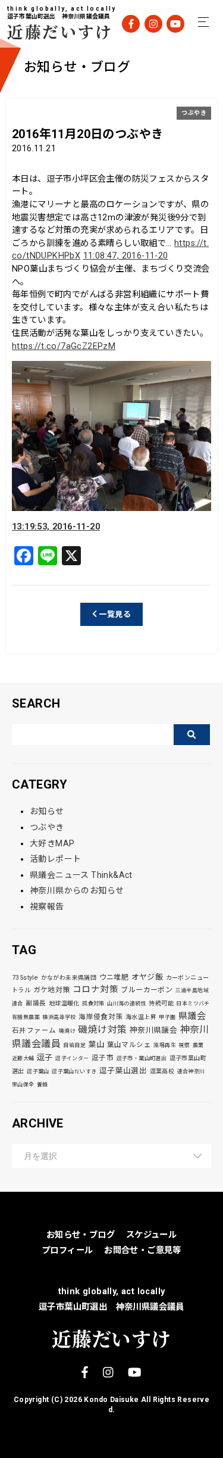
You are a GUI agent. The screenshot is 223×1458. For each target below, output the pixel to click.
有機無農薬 (26, 1017)
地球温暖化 (64, 1003)
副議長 (36, 1003)
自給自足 (74, 1045)
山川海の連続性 (126, 1004)
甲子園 (167, 1017)
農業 (198, 1045)
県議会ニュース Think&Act (81, 875)
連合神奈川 (191, 1071)
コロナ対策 (95, 989)
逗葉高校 (162, 1071)
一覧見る (114, 614)
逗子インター (72, 1058)
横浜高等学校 (59, 1017)
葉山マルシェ (129, 1044)
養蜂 (42, 1085)
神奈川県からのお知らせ (77, 890)
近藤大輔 (23, 1058)
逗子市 (103, 1058)
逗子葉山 (38, 1071)
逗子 (45, 1057)
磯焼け (67, 1031)
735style (25, 978)
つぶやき (193, 113)
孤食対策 (93, 1004)
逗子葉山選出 (123, 1070)
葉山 (96, 1044)
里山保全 (23, 1085)
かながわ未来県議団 (69, 977)
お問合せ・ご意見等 (142, 1250)
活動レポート (55, 859)
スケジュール (151, 1235)
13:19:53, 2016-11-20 (56, 527)
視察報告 (47, 906)
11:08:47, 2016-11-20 (125, 256)
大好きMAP (52, 843)
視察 (184, 1045)
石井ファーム (34, 1030)
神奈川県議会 (153, 1030)
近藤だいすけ (51, 31)
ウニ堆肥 (114, 977)
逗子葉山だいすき (74, 1071)
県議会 (192, 1016)
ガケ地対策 (51, 990)
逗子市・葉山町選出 (142, 1058)
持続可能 (161, 1003)
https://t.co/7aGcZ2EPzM (63, 346)
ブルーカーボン (146, 990)
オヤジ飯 (147, 977)
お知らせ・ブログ (80, 1235)
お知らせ (47, 811)
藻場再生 (164, 1045)
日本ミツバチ (192, 1004)
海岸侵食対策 (100, 1016)
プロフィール (67, 1250)
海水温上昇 (140, 1017)
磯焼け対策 (102, 1029)
